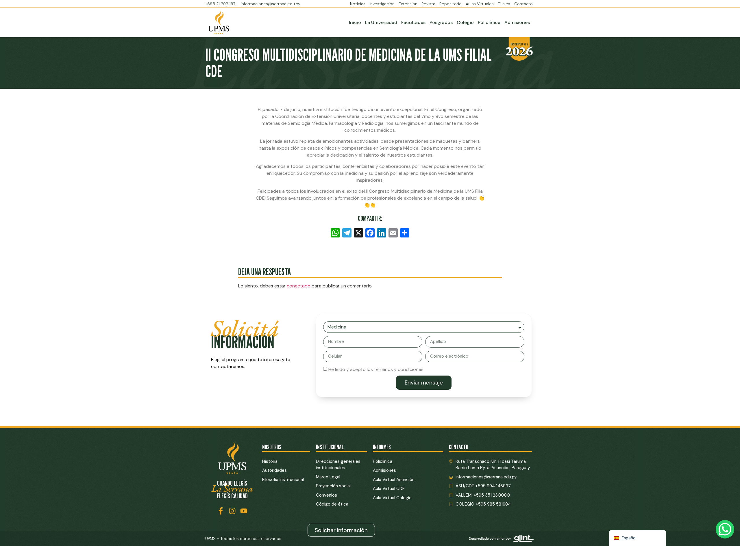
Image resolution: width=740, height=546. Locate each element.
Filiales (504, 3)
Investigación (382, 3)
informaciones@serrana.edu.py (270, 3)
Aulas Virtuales (480, 3)
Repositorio (450, 3)
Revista (428, 3)
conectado (298, 286)
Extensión (408, 3)
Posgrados (441, 22)
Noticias (357, 3)
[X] (358, 233)
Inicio (355, 22)
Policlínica (489, 22)
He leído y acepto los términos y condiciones (375, 369)
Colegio (465, 22)
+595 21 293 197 (220, 3)
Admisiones (517, 22)
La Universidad (381, 22)
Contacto (523, 3)
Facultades (413, 22)
